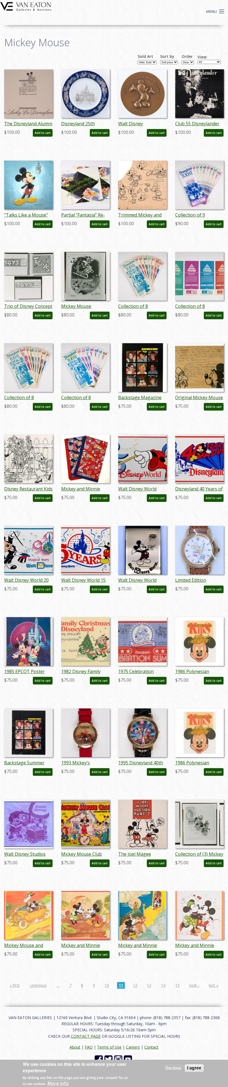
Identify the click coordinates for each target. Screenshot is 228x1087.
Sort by (167, 56)
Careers (133, 1047)
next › (194, 985)
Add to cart (43, 133)
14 (163, 985)
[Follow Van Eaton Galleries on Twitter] (109, 1059)
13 (149, 985)
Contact (151, 1047)
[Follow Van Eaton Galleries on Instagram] (119, 1059)
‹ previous (38, 985)
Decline (173, 1068)
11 (121, 985)
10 (107, 985)
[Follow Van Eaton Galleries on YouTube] (128, 1059)
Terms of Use (109, 1047)
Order (187, 56)
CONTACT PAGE (86, 1036)
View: (202, 57)
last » (213, 985)
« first (15, 985)
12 (135, 985)
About (75, 1047)
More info (58, 1083)
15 (177, 985)
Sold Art (145, 56)
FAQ (89, 1047)
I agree (194, 1068)
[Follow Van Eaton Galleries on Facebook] (99, 1059)
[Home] (25, 6)
